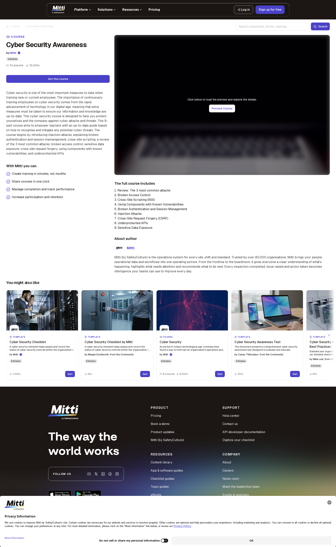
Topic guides (160, 487)
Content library (161, 462)
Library (16, 26)
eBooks (156, 495)
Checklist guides (162, 479)
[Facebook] (110, 474)
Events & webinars (235, 495)
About (226, 462)
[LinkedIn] (103, 474)
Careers (228, 470)
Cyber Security (170, 342)
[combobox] (272, 26)
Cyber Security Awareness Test (257, 342)
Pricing (156, 416)
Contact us (230, 424)
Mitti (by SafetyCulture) (167, 440)
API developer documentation (243, 432)
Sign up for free (270, 10)
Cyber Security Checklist (28, 342)
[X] (96, 474)
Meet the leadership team (241, 487)
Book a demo (160, 424)
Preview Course (222, 108)
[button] (42, 335)
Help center (231, 416)
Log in (245, 10)
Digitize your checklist (238, 440)
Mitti (13, 53)
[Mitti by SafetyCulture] (58, 10)
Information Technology (40, 26)
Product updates (162, 432)
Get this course (58, 79)
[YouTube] (89, 474)
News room (230, 479)
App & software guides (167, 470)
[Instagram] (117, 474)
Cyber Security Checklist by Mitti (109, 342)
